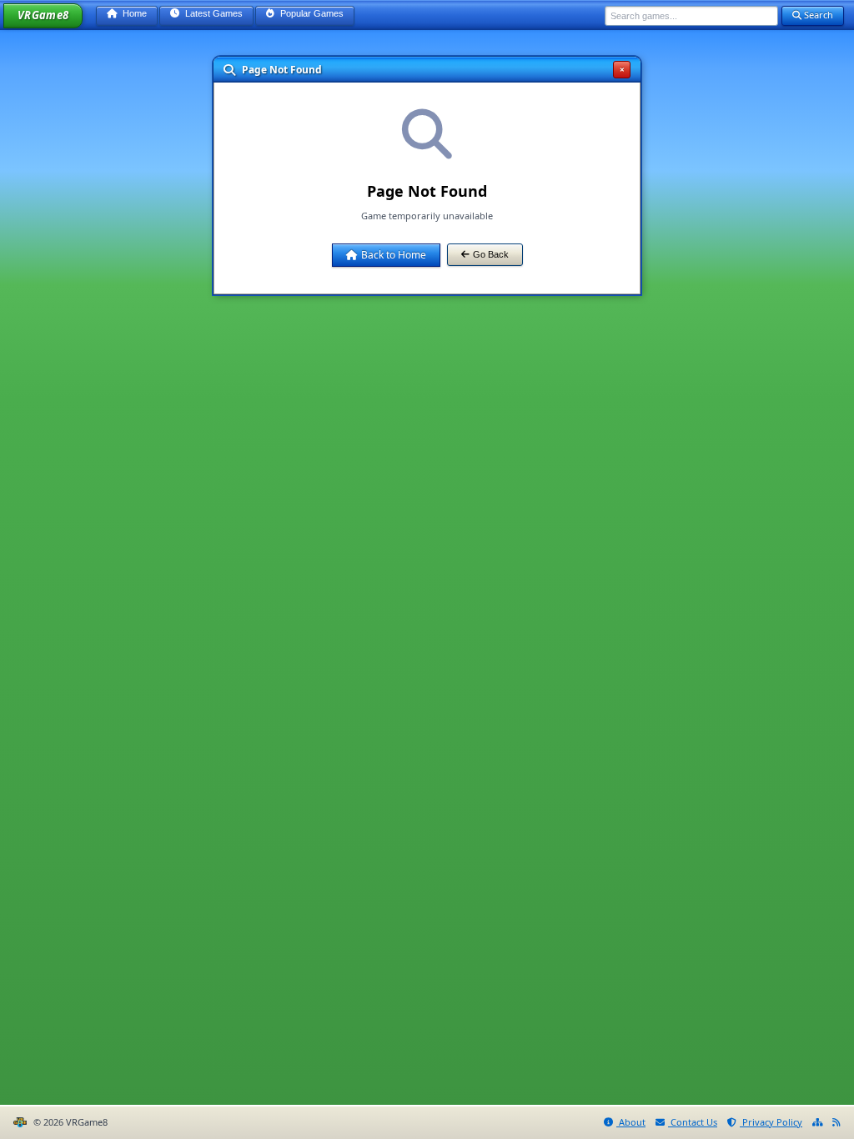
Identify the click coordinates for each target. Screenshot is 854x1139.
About (631, 1122)
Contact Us (692, 1122)
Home (133, 13)
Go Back (491, 254)
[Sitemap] (817, 1123)
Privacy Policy (771, 1122)
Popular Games (311, 13)
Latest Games (213, 13)
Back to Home (393, 255)
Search (817, 14)
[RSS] (836, 1123)
